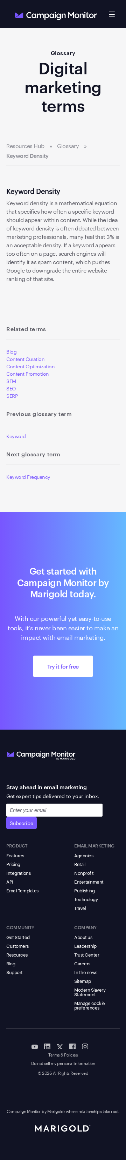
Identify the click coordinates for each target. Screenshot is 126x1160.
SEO (11, 388)
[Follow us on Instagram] (85, 1046)
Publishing (84, 890)
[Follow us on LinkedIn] (47, 1046)
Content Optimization (30, 366)
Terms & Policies (63, 1055)
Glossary (63, 52)
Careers (82, 963)
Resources (17, 954)
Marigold (55, 1111)
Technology (86, 899)
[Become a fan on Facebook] (72, 1046)
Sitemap (82, 981)
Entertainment (89, 881)
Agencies (83, 855)
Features (15, 855)
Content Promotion (27, 373)
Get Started (18, 937)
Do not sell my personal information (63, 1063)
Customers (17, 946)
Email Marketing (94, 845)
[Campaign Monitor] (41, 754)
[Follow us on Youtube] (34, 1046)
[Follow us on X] (60, 1046)
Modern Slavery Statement (89, 991)
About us (83, 937)
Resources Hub (25, 146)
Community (20, 927)
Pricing (13, 864)
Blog (11, 351)
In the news (85, 972)
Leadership (85, 946)
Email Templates (22, 890)
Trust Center (86, 954)
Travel (80, 908)
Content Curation (25, 358)
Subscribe (21, 822)
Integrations (18, 873)
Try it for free (63, 666)
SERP (12, 395)
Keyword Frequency (28, 476)
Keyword (16, 436)
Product (17, 845)
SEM (11, 380)
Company (85, 927)
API (9, 881)
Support (14, 972)
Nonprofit (84, 873)
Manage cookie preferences (89, 1005)
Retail (79, 864)
